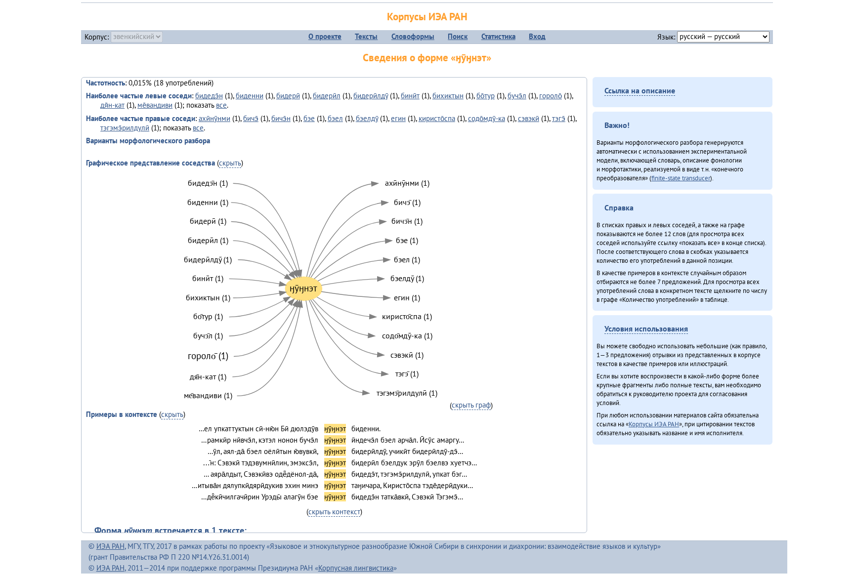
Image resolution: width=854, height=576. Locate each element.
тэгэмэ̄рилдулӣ (124, 127)
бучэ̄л (517, 95)
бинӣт (410, 95)
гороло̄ (550, 95)
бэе (309, 118)
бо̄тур (485, 95)
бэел (335, 118)
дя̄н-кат (112, 105)
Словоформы (412, 36)
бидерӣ (288, 95)
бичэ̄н (281, 118)
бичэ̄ (250, 118)
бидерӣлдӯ (370, 95)
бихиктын (448, 95)
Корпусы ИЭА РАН (427, 16)
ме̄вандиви (154, 105)
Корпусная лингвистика (355, 568)
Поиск (458, 36)
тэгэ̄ (558, 118)
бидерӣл (327, 95)
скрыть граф (471, 405)
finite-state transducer (680, 177)
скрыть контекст (334, 511)
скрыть (230, 162)
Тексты (366, 36)
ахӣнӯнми (214, 118)
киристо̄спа (437, 118)
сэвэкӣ (528, 118)
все (221, 105)
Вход (537, 36)
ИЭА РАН (110, 546)
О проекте (325, 36)
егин (398, 118)
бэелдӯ (367, 118)
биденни (249, 95)
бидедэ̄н (209, 95)
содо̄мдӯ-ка (486, 118)
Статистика (498, 36)
